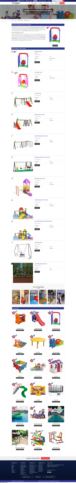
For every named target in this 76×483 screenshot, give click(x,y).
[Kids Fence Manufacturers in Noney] (20, 366)
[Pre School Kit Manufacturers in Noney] (38, 438)
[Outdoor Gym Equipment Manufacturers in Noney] (20, 438)
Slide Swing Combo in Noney (40, 178)
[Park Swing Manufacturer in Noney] (23, 60)
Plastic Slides (40, 470)
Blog (12, 469)
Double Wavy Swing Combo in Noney (41, 199)
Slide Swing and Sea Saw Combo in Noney (42, 157)
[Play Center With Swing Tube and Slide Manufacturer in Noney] (23, 230)
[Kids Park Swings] (55, 35)
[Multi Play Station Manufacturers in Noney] (38, 366)
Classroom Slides (41, 469)
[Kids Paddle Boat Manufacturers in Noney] (20, 414)
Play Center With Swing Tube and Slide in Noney (43, 221)
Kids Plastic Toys (32, 469)
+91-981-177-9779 (22, 0)
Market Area (13, 472)
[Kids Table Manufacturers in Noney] (38, 343)
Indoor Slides (40, 471)
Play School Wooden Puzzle (33, 472)
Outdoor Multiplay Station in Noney (41, 135)
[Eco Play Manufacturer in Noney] (23, 102)
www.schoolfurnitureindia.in (50, 476)
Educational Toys (32, 470)
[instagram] (36, 0)
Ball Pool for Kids (23, 470)
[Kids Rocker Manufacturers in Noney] (20, 343)
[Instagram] (16, 297)
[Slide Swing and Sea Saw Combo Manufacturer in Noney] (23, 166)
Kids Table (22, 469)
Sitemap (13, 471)
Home (12, 20)
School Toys (31, 473)
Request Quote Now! (45, 458)
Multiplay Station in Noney (39, 114)
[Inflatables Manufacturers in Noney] (38, 390)
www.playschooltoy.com (26, 476)
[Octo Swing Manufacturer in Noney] (23, 252)
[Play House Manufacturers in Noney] (56, 366)
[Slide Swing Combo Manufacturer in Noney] (23, 188)
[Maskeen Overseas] (16, 3)
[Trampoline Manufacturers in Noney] (56, 390)
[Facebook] (33, 0)
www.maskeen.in (38, 476)
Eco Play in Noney (38, 93)
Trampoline (40, 3)
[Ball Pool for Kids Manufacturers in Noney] (56, 343)
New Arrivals (62, 3)
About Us (49, 0)
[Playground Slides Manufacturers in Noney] (38, 319)
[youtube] (35, 0)
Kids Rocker (22, 468)
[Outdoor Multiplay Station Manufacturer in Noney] (23, 145)
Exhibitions (52, 3)
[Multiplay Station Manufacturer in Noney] (23, 124)
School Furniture (46, 3)
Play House (22, 473)
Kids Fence (22, 471)
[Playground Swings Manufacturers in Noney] (56, 319)
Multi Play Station (23, 472)
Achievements (57, 3)
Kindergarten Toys (32, 471)
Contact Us (13, 470)
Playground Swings (20, 20)
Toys (29, 3)
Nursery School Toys (32, 468)
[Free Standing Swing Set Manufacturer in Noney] (23, 273)
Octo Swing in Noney (38, 242)
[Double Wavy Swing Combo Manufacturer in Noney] (23, 209)
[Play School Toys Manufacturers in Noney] (20, 319)
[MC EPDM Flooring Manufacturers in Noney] (56, 414)
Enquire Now (37, 62)
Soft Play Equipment (34, 3)
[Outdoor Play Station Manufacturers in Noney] (20, 390)
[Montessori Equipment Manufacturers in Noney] (38, 414)
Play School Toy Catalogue (42, 0)
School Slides (40, 468)
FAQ (12, 468)
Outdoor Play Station (24, 474)
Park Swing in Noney (38, 51)
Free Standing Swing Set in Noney (41, 263)
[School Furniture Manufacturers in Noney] (56, 438)
